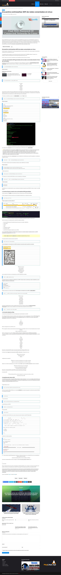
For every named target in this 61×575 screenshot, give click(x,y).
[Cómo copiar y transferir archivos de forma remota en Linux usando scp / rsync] (4, 74)
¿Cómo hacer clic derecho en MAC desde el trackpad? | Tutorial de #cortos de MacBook (52, 77)
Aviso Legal (4, 561)
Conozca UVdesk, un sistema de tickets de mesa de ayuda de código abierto (52, 60)
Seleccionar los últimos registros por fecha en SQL (7, 524)
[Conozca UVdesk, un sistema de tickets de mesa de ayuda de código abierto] (44, 60)
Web (22, 547)
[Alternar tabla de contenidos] (11, 46)
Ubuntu (25, 478)
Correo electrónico (5, 547)
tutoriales (20, 478)
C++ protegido (29, 73)
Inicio (3, 8)
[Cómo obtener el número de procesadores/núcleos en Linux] (34, 522)
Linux (16, 478)
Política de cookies (5, 564)
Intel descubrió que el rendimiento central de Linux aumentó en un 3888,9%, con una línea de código (52, 64)
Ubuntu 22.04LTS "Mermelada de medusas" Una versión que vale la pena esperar (53, 73)
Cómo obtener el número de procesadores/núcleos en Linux (33, 527)
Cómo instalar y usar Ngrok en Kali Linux (50, 107)
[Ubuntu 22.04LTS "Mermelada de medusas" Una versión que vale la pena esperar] (44, 73)
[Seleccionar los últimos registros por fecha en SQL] (8, 521)
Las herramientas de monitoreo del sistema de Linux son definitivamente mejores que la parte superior (21, 494)
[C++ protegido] (24, 74)
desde (14, 474)
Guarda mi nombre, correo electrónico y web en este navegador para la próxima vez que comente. (16, 550)
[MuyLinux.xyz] (5, 4)
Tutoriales (6, 8)
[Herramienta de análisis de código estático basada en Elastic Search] (21, 522)
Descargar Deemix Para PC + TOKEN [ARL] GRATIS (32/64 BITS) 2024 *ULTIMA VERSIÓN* (30, 569)
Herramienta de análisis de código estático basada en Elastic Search (20, 527)
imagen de (9, 474)
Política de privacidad (5, 565)
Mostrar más (50, 81)
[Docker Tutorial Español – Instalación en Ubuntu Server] (44, 70)
